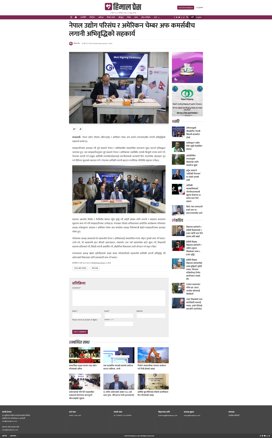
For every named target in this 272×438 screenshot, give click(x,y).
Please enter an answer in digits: (84, 319)
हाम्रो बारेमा (13, 436)
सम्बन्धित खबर (79, 342)
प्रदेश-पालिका (145, 17)
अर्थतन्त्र (100, 17)
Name (75, 311)
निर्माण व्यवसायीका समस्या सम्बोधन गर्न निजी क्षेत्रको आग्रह (152, 367)
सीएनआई (95, 268)
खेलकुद (121, 17)
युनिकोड (200, 7)
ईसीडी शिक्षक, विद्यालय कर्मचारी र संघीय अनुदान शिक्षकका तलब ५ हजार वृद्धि (193, 248)
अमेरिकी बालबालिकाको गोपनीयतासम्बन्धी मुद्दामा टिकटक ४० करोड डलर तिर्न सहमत (193, 193)
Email (107, 311)
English (199, 17)
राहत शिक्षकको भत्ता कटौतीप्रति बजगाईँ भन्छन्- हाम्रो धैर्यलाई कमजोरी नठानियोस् (194, 304)
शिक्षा (129, 17)
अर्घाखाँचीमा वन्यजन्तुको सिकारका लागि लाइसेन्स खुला (192, 160)
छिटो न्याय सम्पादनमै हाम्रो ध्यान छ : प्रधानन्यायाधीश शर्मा (194, 210)
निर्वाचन (92, 17)
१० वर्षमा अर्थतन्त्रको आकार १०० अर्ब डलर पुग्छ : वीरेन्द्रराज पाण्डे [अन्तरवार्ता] (118, 393)
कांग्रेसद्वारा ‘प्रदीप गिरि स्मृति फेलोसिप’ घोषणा (194, 146)
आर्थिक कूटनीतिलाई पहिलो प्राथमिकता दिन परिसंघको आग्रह (153, 393)
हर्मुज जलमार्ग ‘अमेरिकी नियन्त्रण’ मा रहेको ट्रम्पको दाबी (193, 175)
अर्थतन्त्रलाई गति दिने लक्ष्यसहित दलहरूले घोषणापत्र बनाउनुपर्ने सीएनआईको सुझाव (81, 395)
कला (136, 17)
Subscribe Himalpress (185, 7)
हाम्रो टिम (4, 436)
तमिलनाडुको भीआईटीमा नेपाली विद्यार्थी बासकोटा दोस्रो (193, 132)
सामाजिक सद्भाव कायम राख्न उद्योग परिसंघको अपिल (83, 367)
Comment (76, 287)
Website (140, 311)
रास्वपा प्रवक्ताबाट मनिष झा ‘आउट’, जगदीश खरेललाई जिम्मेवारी (193, 289)
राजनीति (83, 17)
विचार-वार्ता (111, 17)
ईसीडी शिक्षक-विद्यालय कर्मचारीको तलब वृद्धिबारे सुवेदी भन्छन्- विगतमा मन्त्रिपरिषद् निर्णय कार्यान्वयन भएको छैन (194, 269)
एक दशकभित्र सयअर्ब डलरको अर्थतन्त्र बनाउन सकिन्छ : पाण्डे (118, 367)
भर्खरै (192, 17)
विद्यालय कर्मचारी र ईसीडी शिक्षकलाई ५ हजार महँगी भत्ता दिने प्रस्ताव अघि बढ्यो (194, 231)
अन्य (155, 17)
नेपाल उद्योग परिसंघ (80, 268)
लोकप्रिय (177, 220)
